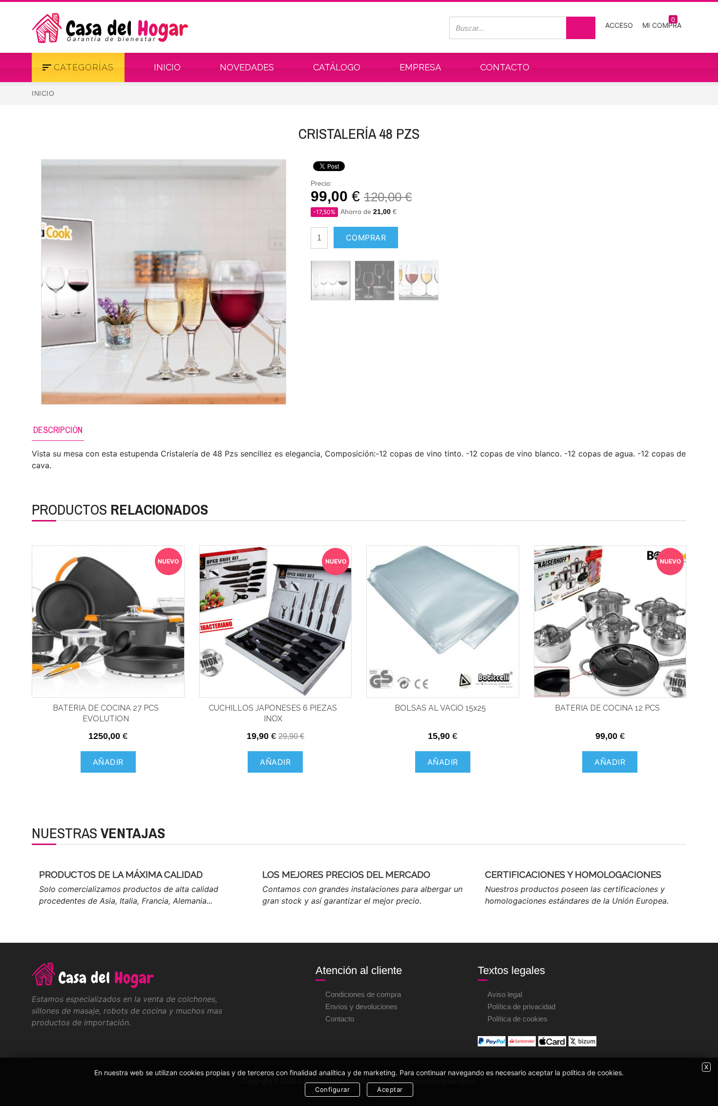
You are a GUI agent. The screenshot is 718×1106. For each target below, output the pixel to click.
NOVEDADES (247, 67)
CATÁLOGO (336, 67)
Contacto (339, 1019)
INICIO (167, 67)
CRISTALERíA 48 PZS (359, 133)
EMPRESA (420, 67)
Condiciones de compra (363, 994)
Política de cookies (517, 1019)
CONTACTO (504, 67)
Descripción (58, 430)
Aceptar (390, 1089)
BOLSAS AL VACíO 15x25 (440, 708)
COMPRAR (366, 237)
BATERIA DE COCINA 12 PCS (607, 708)
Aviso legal (504, 994)
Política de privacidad (521, 1006)
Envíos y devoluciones (361, 1006)
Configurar (332, 1089)
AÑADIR (108, 762)
